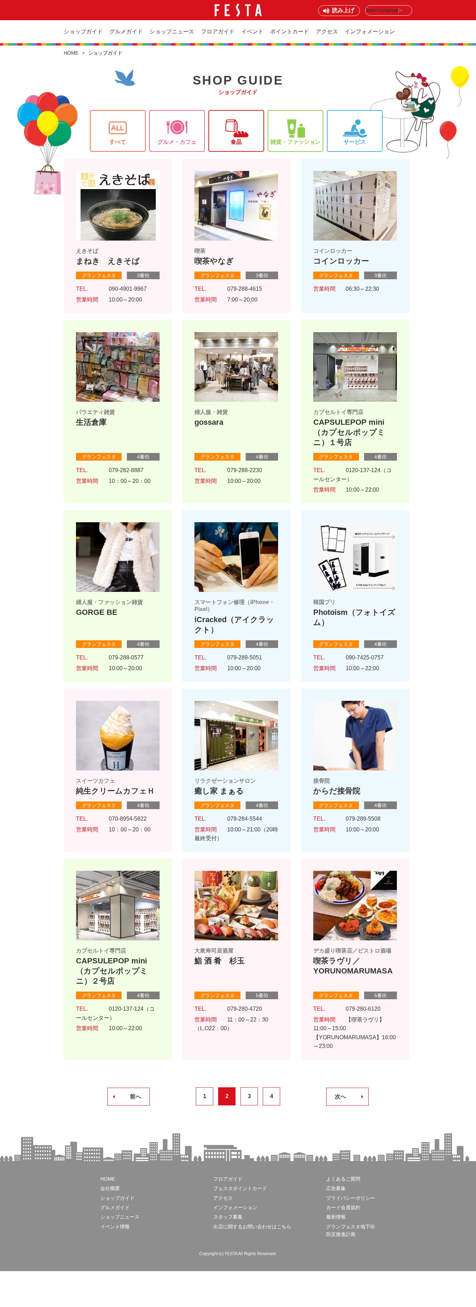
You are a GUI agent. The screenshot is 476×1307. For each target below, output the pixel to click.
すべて (117, 142)
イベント (252, 31)
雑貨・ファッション (295, 142)
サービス (355, 142)
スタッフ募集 (228, 1217)
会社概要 (110, 1188)
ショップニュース (171, 31)
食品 (236, 142)
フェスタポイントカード (240, 1188)
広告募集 (336, 1188)
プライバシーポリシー (350, 1198)
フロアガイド (218, 31)
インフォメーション (370, 31)
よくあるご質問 (343, 1179)
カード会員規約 (343, 1207)
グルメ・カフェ (177, 142)
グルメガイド (126, 31)
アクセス (327, 31)
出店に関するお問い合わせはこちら (252, 1226)
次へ (340, 1096)
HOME (71, 53)
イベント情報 (115, 1226)
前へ (135, 1096)
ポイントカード (289, 31)
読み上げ (343, 10)
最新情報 (336, 1217)
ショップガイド (83, 31)
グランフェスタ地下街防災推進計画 (350, 1230)
